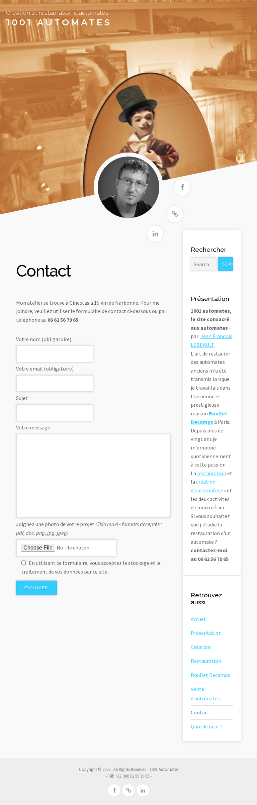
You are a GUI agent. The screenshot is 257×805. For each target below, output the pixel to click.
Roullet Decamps (210, 675)
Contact (200, 712)
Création (201, 646)
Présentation (206, 632)
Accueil (199, 619)
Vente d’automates (205, 694)
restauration (211, 473)
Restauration (206, 661)
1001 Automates (59, 22)
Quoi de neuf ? (207, 726)
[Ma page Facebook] (182, 187)
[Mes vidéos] (175, 214)
